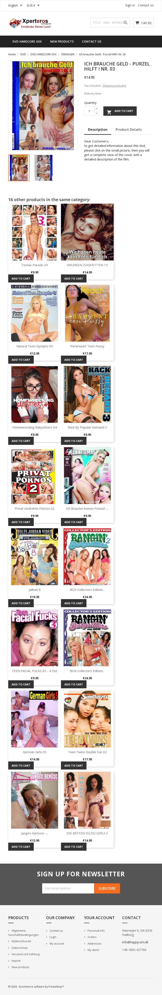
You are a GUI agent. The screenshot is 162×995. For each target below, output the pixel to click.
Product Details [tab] (129, 129)
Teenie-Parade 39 (34, 265)
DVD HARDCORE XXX (27, 41)
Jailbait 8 (35, 589)
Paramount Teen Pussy (87, 346)
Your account (99, 917)
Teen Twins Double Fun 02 (87, 752)
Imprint (15, 961)
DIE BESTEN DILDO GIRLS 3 (87, 833)
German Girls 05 (34, 752)
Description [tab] (97, 129)
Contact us (146, 5)
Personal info (96, 930)
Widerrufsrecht (21, 941)
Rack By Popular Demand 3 (87, 427)
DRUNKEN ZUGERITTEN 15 (87, 265)
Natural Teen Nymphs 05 (34, 346)
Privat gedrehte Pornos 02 (34, 508)
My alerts (93, 950)
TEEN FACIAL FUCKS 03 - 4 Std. (34, 671)
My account (56, 943)
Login (52, 937)
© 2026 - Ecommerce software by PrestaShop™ (36, 986)
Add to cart (120, 112)
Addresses (94, 943)
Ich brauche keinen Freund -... (87, 508)
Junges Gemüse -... (34, 833)
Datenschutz (19, 948)
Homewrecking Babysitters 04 (34, 427)
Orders (92, 937)
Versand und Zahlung (25, 954)
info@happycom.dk (135, 942)
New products (20, 967)
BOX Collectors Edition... (87, 589)
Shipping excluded (114, 86)
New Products (62, 41)
